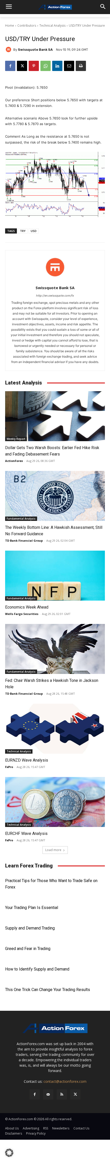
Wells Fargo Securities (21, 614)
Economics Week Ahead (26, 607)
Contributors (26, 25)
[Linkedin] (57, 66)
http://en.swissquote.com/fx (55, 295)
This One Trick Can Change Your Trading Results (47, 989)
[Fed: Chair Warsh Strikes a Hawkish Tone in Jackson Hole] (55, 649)
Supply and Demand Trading (30, 928)
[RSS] (62, 1094)
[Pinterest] (34, 66)
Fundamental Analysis (21, 518)
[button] (9, 1153)
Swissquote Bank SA (35, 49)
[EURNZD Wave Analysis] (55, 729)
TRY (23, 231)
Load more (53, 850)
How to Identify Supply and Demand (37, 969)
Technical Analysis (52, 25)
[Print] (81, 66)
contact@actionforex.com (64, 1081)
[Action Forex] (55, 7)
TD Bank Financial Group (24, 540)
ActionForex (14, 461)
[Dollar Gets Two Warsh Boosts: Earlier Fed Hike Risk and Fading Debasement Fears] (55, 416)
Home (9, 25)
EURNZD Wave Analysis (26, 760)
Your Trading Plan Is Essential (31, 907)
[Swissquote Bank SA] (9, 49)
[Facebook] (10, 66)
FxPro (9, 767)
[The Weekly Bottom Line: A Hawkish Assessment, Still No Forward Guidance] (55, 496)
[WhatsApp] (45, 66)
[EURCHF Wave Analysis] (55, 802)
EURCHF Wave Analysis (26, 833)
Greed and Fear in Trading (27, 948)
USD (34, 231)
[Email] (69, 66)
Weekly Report (16, 439)
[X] (22, 66)
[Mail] (48, 1094)
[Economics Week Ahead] (55, 576)
